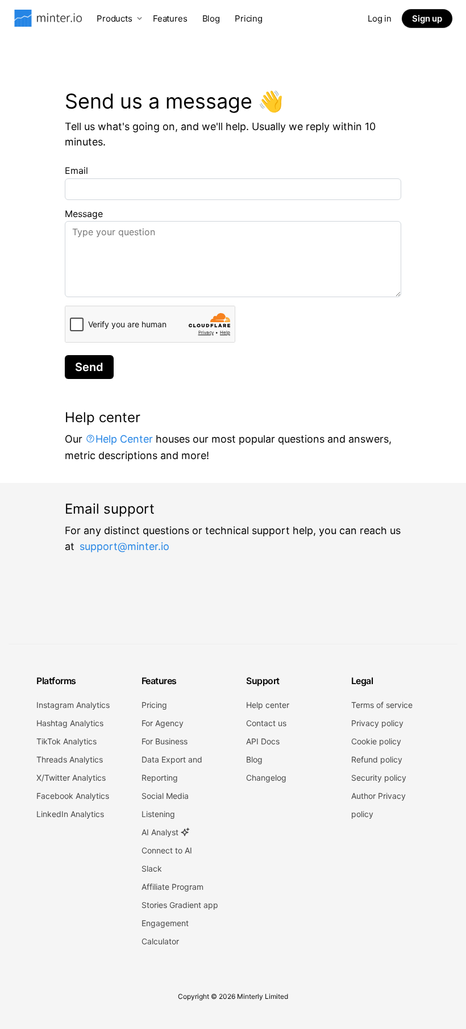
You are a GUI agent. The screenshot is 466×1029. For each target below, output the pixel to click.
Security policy (378, 777)
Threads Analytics (69, 759)
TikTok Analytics (66, 741)
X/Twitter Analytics (71, 777)
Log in (380, 18)
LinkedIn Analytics (70, 814)
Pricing (249, 18)
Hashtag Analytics (69, 723)
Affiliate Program (172, 886)
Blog (211, 18)
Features (170, 18)
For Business (165, 741)
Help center (267, 705)
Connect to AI (167, 850)
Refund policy (376, 759)
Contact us (266, 723)
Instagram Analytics (73, 705)
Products (114, 18)
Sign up (427, 18)
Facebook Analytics (72, 796)
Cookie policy (376, 741)
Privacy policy (377, 723)
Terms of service (382, 705)
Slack (152, 868)
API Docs (263, 741)
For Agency (163, 723)
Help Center (124, 439)
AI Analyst (161, 832)
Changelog (266, 777)
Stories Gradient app (180, 905)
